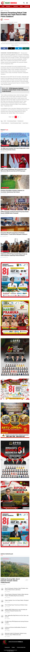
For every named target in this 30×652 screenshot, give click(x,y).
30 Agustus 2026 (4, 151)
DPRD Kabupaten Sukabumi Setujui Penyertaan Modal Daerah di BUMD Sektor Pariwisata (15, 212)
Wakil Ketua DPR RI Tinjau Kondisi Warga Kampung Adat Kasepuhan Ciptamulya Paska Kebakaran (14, 254)
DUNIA (21, 6)
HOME (3, 6)
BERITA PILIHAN (5, 145)
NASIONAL (16, 6)
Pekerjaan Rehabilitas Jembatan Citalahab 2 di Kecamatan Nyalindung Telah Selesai (12, 191)
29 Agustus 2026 (4, 172)
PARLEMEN (4, 208)
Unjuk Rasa (25, 123)
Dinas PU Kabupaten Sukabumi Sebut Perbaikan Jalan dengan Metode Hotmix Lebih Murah (16, 589)
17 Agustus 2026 (4, 193)
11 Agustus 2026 (4, 236)
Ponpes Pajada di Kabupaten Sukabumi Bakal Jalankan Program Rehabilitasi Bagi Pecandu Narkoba (16, 595)
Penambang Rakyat (11, 121)
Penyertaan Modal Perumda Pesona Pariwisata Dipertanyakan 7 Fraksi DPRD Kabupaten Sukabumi (14, 233)
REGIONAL (8, 6)
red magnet (6, 19)
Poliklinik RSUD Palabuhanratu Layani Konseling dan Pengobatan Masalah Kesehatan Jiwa (16, 610)
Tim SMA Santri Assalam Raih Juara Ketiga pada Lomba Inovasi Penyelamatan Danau (15, 148)
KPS (5, 121)
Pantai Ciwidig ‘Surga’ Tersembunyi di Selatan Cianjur (16, 605)
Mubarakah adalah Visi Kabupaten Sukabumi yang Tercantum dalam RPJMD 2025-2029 (15, 634)
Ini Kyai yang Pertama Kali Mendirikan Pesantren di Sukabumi (15, 628)
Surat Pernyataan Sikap (16, 123)
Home (2, 10)
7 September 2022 (4, 22)
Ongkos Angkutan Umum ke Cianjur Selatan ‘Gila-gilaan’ (17, 600)
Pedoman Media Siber (21, 647)
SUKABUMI (15, 22)
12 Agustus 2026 (4, 257)
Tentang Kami (7, 647)
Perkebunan (20, 121)
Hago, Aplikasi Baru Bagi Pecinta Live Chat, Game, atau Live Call (17, 616)
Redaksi (13, 647)
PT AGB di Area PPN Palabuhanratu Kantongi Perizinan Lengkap (16, 622)
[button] (24, 3)
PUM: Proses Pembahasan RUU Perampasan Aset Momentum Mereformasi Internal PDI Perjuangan (13, 170)
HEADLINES (6, 10)
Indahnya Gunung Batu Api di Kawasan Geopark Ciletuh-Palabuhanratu (10, 580)
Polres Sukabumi (5, 123)
